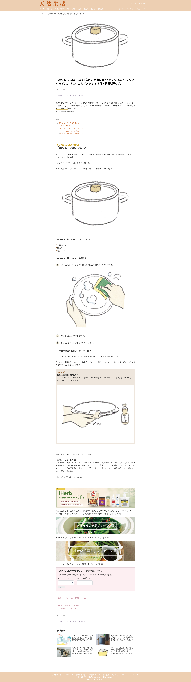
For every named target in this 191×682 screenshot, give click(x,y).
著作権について (69, 675)
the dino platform (98, 679)
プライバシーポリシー (119, 675)
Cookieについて (133, 675)
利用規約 (106, 675)
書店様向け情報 (81, 675)
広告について (56, 675)
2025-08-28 (60, 90)
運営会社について (94, 675)
